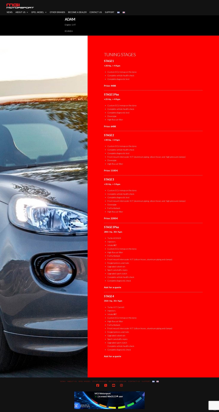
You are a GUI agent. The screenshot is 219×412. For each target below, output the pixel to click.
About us (20, 12)
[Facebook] (97, 385)
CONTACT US (96, 12)
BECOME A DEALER (77, 12)
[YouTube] (113, 385)
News (10, 12)
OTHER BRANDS (57, 12)
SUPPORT (109, 12)
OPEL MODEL (37, 12)
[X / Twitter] (105, 385)
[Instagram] (121, 385)
